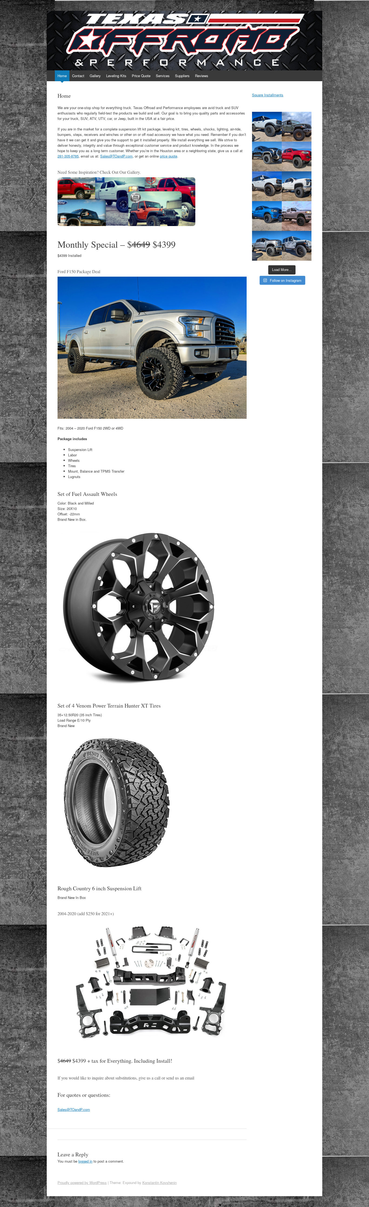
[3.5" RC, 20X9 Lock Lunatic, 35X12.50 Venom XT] (267, 216)
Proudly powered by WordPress (82, 1182)
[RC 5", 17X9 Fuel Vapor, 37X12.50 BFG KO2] (296, 186)
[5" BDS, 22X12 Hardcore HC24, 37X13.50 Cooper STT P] (267, 246)
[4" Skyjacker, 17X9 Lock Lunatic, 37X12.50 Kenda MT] (296, 127)
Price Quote (141, 75)
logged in (85, 1161)
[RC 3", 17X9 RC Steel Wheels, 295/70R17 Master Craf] (296, 156)
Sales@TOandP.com (116, 156)
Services (163, 75)
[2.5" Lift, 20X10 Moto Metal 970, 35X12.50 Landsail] (296, 246)
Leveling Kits (116, 75)
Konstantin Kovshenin (159, 1182)
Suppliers (182, 75)
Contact (78, 75)
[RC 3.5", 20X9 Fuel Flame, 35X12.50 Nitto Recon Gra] (267, 156)
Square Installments (267, 94)
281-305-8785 (68, 156)
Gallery (95, 75)
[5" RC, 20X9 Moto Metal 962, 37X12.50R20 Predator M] (267, 127)
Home (62, 75)
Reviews (201, 75)
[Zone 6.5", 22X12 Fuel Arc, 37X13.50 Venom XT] (296, 216)
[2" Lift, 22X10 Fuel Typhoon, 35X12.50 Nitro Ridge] (267, 186)
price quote (168, 156)
